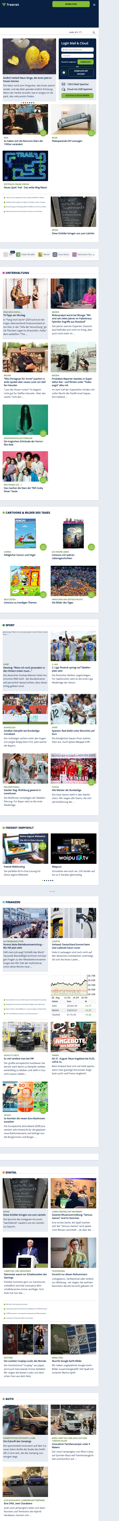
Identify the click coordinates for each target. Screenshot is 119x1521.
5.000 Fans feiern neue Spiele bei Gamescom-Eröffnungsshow (26, 1313)
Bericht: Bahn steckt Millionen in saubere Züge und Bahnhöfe (26, 1009)
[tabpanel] (29, 68)
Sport (10, 625)
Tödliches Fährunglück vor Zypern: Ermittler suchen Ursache (25, 202)
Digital (11, 1172)
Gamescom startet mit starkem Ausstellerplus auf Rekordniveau (26, 1309)
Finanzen (13, 902)
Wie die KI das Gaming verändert (17, 1304)
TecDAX (56, 1014)
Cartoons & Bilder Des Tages (28, 512)
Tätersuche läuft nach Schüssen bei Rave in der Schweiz (24, 211)
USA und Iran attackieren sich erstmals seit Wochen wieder (25, 198)
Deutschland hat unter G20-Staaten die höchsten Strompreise (26, 1000)
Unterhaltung (17, 273)
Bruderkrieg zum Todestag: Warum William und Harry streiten (26, 207)
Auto (10, 1399)
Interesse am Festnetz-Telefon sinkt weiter (19, 1318)
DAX (54, 1005)
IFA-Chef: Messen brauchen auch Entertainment (22, 1013)
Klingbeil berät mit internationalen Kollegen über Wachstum (25, 1004)
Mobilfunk (71, 4)
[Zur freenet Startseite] (9, 3)
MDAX (55, 1010)
